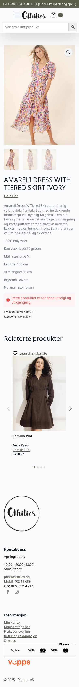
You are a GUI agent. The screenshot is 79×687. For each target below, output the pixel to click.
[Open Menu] (17, 15)
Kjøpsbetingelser (17, 627)
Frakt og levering (17, 631)
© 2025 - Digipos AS (19, 679)
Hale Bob (11, 196)
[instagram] (16, 591)
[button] (68, 52)
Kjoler (21, 316)
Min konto (12, 622)
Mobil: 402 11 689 (17, 581)
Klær (29, 316)
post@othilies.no (17, 577)
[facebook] (7, 591)
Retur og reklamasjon (20, 636)
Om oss (10, 640)
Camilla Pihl (21, 450)
